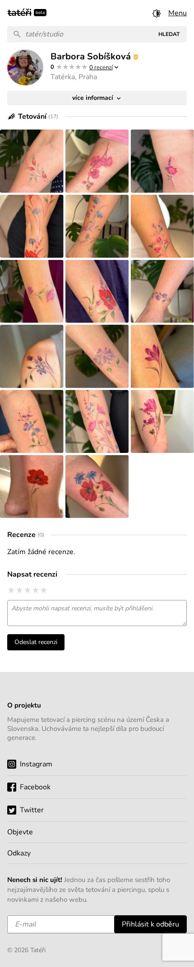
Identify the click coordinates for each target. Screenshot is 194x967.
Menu (177, 13)
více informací (93, 98)
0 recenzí (101, 67)
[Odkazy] (97, 853)
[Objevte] (97, 832)
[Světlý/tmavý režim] (156, 13)
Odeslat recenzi (35, 642)
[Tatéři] (19, 12)
